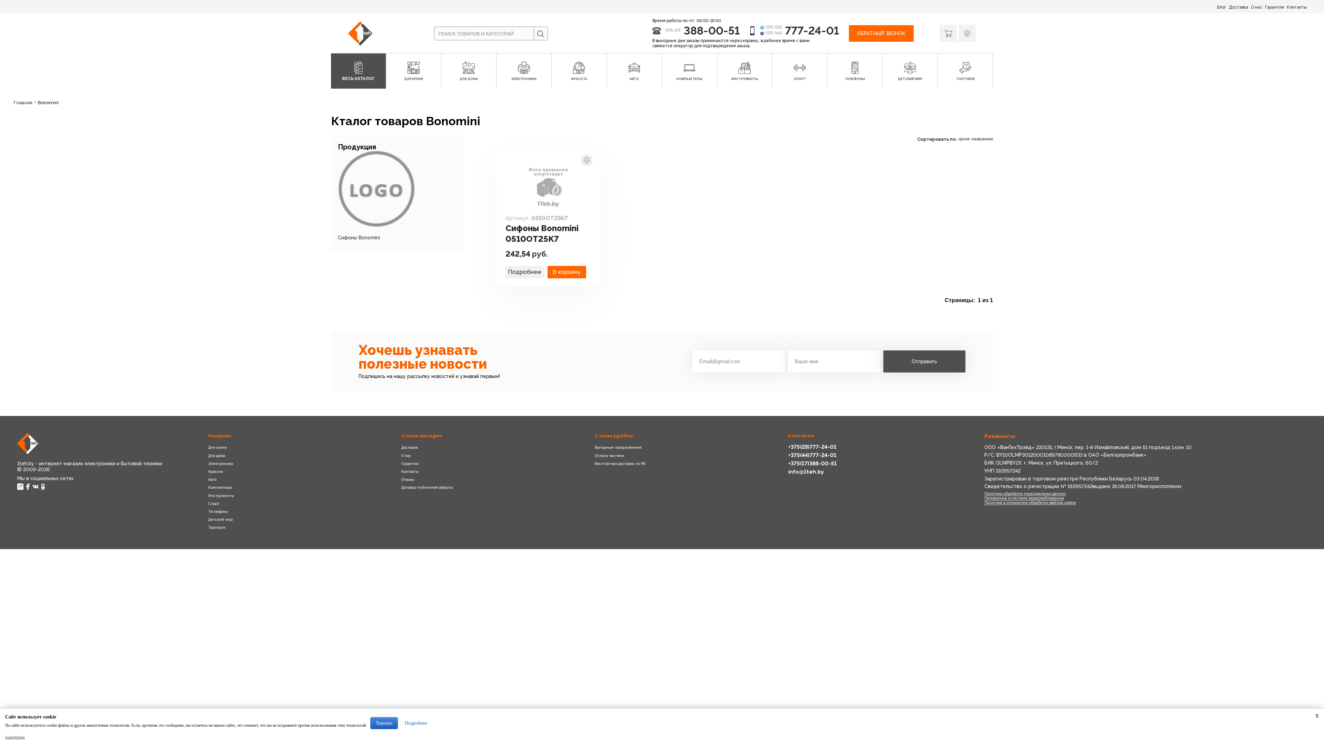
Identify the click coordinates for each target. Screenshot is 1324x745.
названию (982, 139)
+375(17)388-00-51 (812, 463)
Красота (215, 471)
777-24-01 (812, 30)
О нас (1256, 7)
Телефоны (218, 511)
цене (964, 139)
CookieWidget (15, 737)
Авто (212, 479)
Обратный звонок (881, 33)
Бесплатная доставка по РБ (620, 463)
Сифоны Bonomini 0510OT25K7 (542, 233)
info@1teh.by (806, 471)
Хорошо (384, 723)
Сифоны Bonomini (359, 237)
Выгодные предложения (618, 447)
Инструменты (221, 496)
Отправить (924, 361)
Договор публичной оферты (427, 487)
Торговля (216, 527)
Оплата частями (609, 456)
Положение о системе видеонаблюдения (1024, 498)
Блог (1221, 7)
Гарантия (1274, 7)
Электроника (220, 463)
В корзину (567, 271)
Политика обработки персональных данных (1025, 493)
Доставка (1238, 7)
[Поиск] (541, 34)
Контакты (1297, 7)
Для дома (216, 456)
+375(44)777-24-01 (812, 455)
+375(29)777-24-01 (812, 447)
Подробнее (524, 271)
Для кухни (217, 447)
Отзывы (407, 479)
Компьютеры (220, 487)
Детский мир (220, 519)
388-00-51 (712, 30)
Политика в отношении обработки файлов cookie (1030, 502)
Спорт (213, 503)
